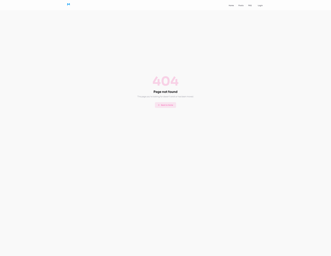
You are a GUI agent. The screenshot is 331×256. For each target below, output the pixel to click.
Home (231, 5)
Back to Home (167, 105)
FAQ (250, 5)
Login (260, 5)
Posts (241, 5)
